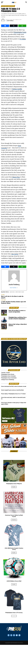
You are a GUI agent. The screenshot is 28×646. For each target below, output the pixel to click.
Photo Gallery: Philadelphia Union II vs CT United (13, 393)
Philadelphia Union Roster (7, 374)
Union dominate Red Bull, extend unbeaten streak (13, 386)
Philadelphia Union (20, 32)
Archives (12, 292)
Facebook (14, 451)
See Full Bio (13, 287)
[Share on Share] (5, 26)
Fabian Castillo (17, 89)
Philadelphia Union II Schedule (9, 378)
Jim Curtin (14, 254)
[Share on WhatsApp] (22, 26)
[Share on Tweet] (14, 26)
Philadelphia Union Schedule (8, 376)
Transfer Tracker (5, 372)
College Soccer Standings (7, 379)
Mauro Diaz (16, 177)
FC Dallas (23, 39)
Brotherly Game (20, 292)
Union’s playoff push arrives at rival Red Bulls (12, 390)
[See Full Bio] (17, 288)
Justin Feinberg (10, 20)
